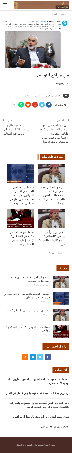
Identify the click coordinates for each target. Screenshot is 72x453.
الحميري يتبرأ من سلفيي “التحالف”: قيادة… (26, 310)
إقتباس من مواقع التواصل (54, 426)
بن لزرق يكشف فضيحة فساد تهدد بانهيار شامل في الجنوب (36, 393)
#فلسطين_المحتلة (34, 96)
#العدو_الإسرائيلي (53, 96)
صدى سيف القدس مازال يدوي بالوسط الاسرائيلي (41, 416)
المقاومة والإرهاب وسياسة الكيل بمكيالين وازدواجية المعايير (17, 129)
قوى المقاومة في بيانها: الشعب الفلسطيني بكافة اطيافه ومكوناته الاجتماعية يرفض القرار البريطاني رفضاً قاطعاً (54, 133)
